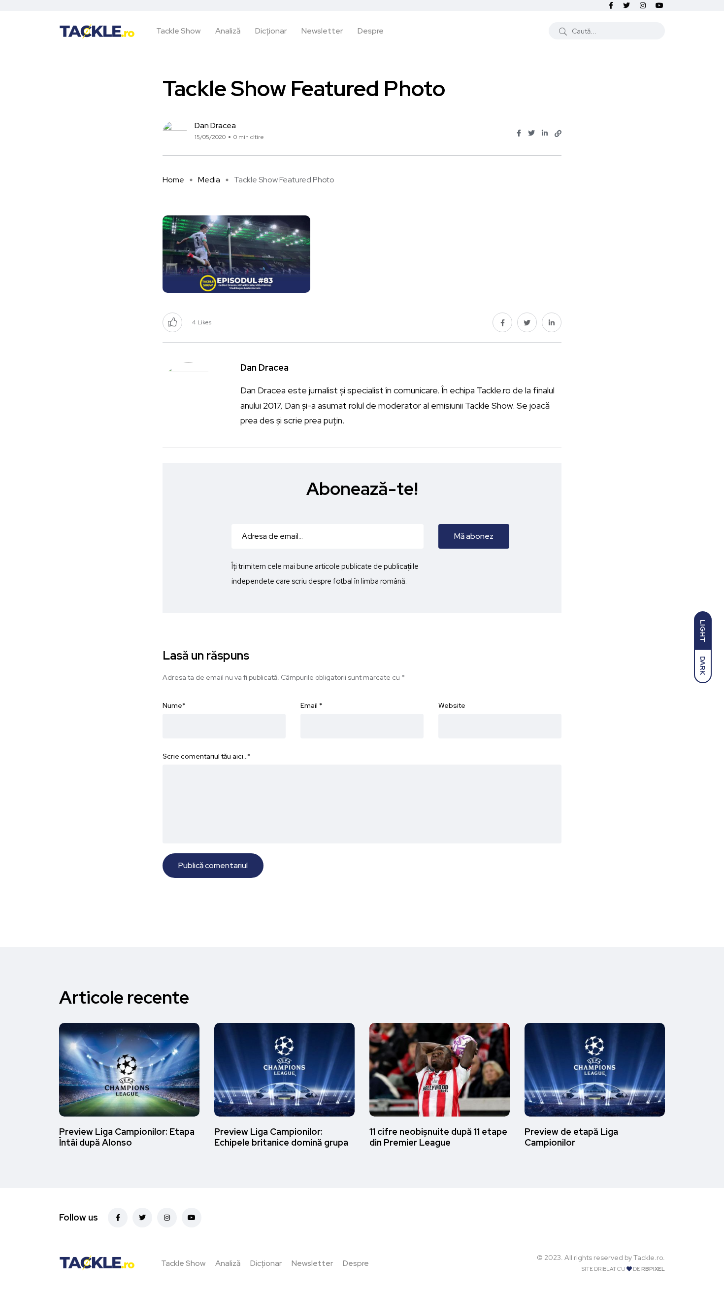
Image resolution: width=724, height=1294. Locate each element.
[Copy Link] (558, 133)
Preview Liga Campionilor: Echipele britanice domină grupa (281, 1137)
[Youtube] (191, 1217)
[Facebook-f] (118, 1217)
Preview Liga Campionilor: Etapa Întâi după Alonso (127, 1137)
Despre (371, 31)
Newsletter (322, 31)
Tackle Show (178, 31)
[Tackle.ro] (97, 30)
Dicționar (271, 31)
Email (311, 705)
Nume (174, 705)
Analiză (227, 31)
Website (451, 705)
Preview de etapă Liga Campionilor (571, 1137)
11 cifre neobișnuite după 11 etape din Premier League (438, 1137)
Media (209, 180)
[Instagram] (167, 1217)
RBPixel (653, 1268)
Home (173, 180)
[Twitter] (142, 1217)
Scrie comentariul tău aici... (207, 756)
